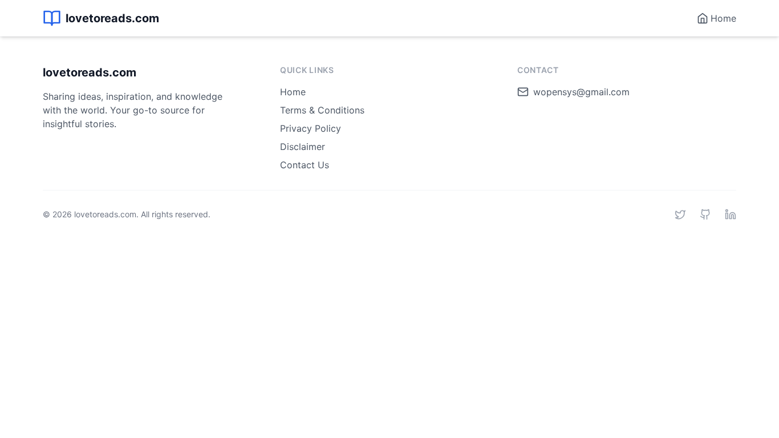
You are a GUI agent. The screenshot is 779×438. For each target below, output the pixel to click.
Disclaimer (302, 146)
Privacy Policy (310, 128)
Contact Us (304, 165)
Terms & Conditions (322, 110)
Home (293, 92)
